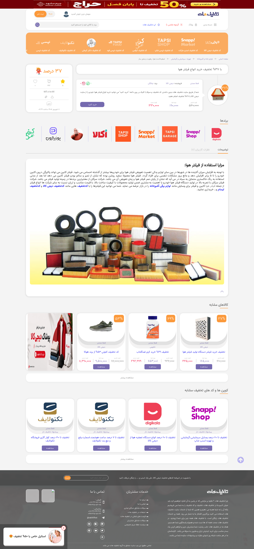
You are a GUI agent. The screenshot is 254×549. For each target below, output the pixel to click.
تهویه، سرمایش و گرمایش (181, 59)
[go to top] (240, 460)
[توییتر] (102, 530)
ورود (50, 13)
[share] (52, 97)
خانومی (153, 347)
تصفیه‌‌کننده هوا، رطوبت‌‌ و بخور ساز (152, 59)
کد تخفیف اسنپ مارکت (188, 50)
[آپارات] (102, 537)
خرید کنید (92, 104)
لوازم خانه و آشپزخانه (205, 59)
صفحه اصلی (223, 59)
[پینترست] (89, 530)
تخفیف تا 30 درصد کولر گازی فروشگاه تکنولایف (50, 439)
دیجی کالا (170, 83)
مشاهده (204, 366)
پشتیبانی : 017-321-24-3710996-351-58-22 (94, 511)
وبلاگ (191, 24)
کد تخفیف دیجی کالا (212, 50)
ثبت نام (40, 14)
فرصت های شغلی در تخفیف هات (133, 516)
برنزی (49, 103)
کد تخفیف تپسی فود (115, 50)
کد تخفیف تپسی (43, 50)
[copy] (46, 97)
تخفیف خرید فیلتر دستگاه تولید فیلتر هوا (204, 351)
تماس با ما (142, 504)
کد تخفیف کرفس (140, 50)
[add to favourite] (35, 81)
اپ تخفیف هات (149, 24)
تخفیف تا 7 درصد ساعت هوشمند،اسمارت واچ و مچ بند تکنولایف (101, 439)
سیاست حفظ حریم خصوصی (135, 524)
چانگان (150, 83)
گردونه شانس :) (172, 24)
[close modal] (63, 528)
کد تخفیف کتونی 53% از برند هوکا (101, 351)
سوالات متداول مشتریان (136, 520)
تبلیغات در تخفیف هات (137, 512)
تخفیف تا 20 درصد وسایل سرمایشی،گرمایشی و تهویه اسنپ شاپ (204, 439)
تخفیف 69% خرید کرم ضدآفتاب (153, 351)
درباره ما (143, 500)
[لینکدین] (102, 524)
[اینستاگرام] (89, 524)
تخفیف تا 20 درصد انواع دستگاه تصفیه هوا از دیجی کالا (152, 439)
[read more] (127, 292)
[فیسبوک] (96, 524)
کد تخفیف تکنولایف (67, 50)
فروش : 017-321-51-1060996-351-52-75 (94, 502)
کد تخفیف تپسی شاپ (164, 50)
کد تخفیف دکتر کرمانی (91, 50)
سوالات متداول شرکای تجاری (135, 508)
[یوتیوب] (96, 530)
